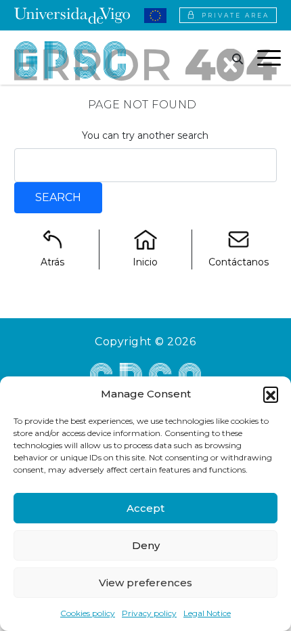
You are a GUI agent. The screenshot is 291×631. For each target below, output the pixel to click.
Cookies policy (87, 613)
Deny (146, 545)
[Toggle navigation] (269, 60)
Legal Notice (207, 613)
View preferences (145, 582)
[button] (270, 394)
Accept (145, 508)
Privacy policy (149, 613)
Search (58, 197)
